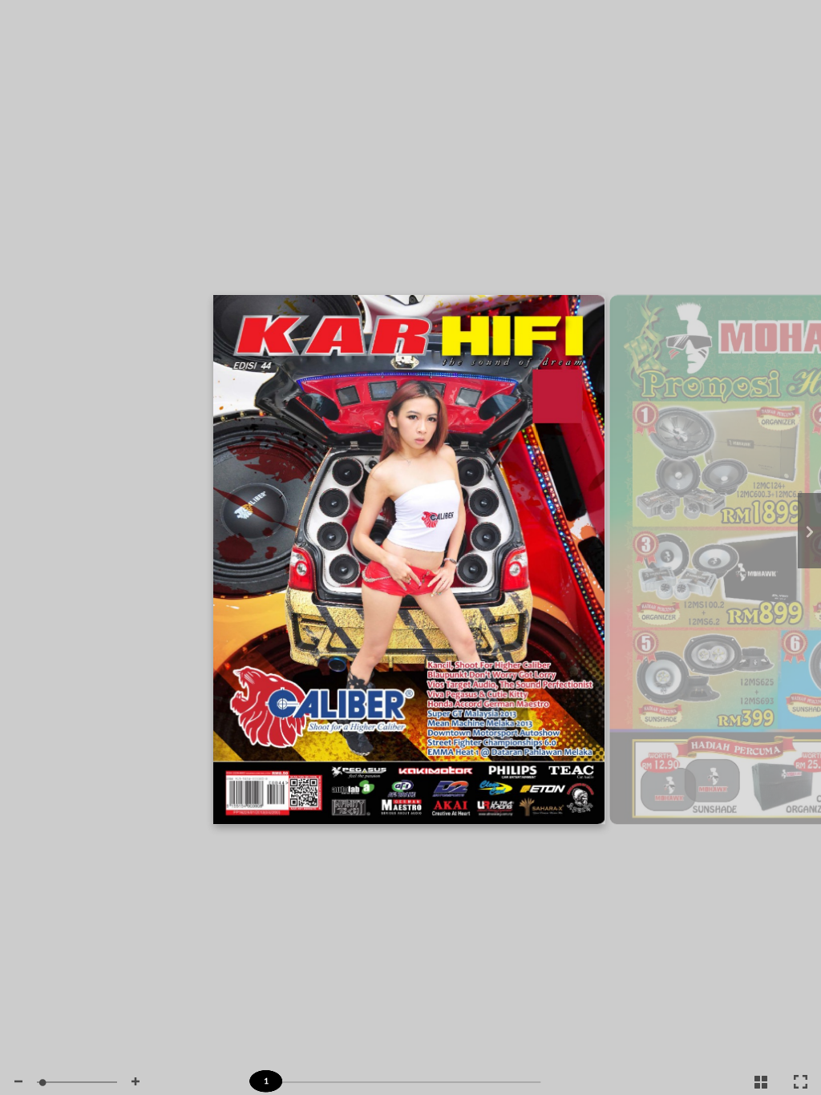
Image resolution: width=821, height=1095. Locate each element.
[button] (18, 1082)
